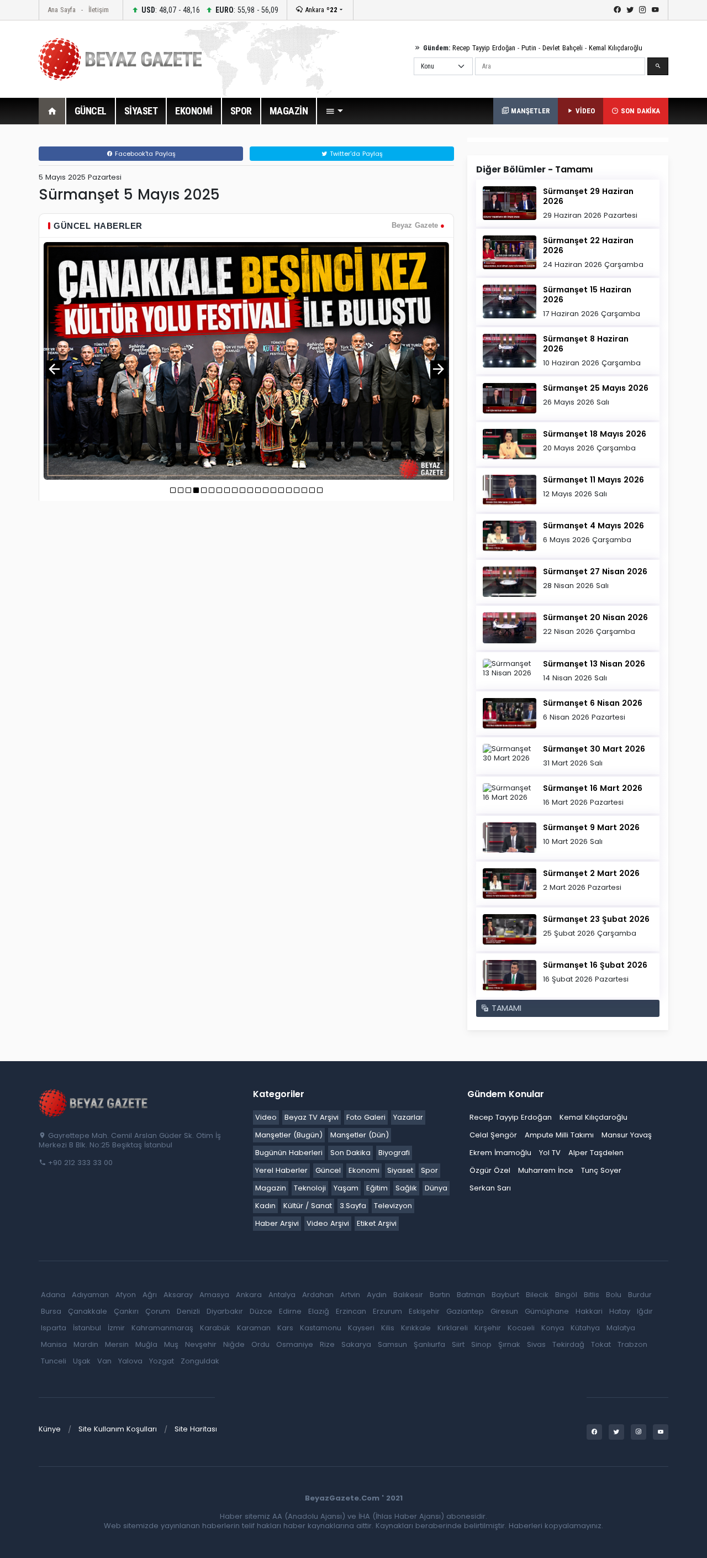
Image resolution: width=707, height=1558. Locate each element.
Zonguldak (200, 1361)
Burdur (640, 1294)
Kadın (265, 1205)
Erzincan (351, 1311)
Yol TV (550, 1152)
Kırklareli (452, 1328)
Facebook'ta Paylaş (144, 153)
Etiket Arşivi (377, 1223)
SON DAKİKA (639, 111)
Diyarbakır (225, 1311)
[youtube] (655, 10)
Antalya (282, 1294)
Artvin (350, 1294)
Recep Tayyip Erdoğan (483, 48)
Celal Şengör (493, 1135)
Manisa (54, 1344)
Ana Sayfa (62, 10)
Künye (50, 1429)
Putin (528, 48)
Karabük (215, 1328)
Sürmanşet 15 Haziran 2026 (587, 294)
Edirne (290, 1311)
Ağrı (150, 1294)
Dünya (436, 1188)
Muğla (146, 1344)
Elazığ (318, 1311)
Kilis (387, 1328)
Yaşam (346, 1188)
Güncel (328, 1170)
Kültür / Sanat (307, 1205)
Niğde (234, 1344)
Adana (53, 1294)
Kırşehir (487, 1328)
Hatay (619, 1311)
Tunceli (53, 1361)
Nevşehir (201, 1344)
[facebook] (617, 10)
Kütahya (585, 1328)
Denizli (188, 1311)
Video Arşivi (328, 1223)
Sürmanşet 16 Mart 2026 (592, 788)
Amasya (214, 1294)
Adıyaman (90, 1294)
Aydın (377, 1294)
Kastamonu (320, 1328)
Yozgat (161, 1361)
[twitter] (630, 10)
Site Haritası (196, 1429)
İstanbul (87, 1328)
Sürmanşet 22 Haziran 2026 (588, 245)
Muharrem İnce (545, 1170)
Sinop (481, 1344)
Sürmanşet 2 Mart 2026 (591, 873)
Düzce (261, 1311)
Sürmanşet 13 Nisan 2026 (594, 663)
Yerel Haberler (281, 1170)
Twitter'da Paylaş (355, 153)
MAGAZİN (289, 111)
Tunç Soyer (601, 1170)
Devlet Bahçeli (562, 48)
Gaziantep (465, 1311)
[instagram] (643, 10)
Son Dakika (350, 1152)
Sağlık (406, 1188)
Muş (171, 1344)
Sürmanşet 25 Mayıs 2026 (595, 388)
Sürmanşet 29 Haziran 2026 (588, 196)
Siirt (458, 1344)
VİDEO (584, 111)
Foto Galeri (366, 1117)
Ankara (320, 10)
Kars (285, 1328)
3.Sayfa (353, 1205)
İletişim (98, 10)
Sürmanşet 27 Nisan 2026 (595, 571)
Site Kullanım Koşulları (117, 1429)
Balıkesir (408, 1294)
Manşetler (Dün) (359, 1135)
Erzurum (387, 1311)
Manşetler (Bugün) (289, 1135)
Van (104, 1361)
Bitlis (591, 1294)
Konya (552, 1328)
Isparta (53, 1328)
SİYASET (141, 111)
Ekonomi (364, 1170)
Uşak (82, 1361)
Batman (471, 1294)
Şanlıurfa (429, 1344)
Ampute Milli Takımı (559, 1135)
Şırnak (509, 1344)
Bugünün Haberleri (289, 1152)
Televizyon (393, 1205)
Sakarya (356, 1344)
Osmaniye (294, 1344)
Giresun (504, 1311)
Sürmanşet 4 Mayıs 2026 (593, 525)
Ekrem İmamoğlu (500, 1152)
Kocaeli (521, 1328)
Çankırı (126, 1311)
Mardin (85, 1344)
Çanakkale (87, 1311)
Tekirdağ (568, 1344)
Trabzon (632, 1344)
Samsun (392, 1344)
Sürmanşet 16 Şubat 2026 (595, 965)
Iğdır (645, 1311)
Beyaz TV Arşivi (311, 1117)
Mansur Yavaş (627, 1135)
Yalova (130, 1361)
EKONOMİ (194, 111)
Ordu (260, 1344)
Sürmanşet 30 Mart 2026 (594, 748)
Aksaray (178, 1294)
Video (266, 1117)
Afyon (125, 1294)
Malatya (620, 1328)
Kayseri (361, 1328)
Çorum (157, 1311)
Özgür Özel (489, 1170)
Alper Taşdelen (596, 1152)
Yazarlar (408, 1117)
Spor (429, 1170)
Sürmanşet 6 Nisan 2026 (592, 703)
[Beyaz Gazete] (94, 1102)
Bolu (613, 1294)
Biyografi (394, 1152)
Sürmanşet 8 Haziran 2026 (586, 343)
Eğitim (377, 1188)
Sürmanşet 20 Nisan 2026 (595, 617)
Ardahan (318, 1294)
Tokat (601, 1344)
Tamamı (574, 169)
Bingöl (566, 1294)
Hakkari (589, 1311)
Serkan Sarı (490, 1188)
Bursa (51, 1311)
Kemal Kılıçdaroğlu (615, 48)
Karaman (254, 1328)
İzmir (116, 1328)
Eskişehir (424, 1311)
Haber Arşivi (277, 1223)
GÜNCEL (91, 111)
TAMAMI (505, 1008)
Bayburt (505, 1294)
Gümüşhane (547, 1311)
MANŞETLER (529, 111)
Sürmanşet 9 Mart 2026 (591, 827)
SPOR (241, 111)
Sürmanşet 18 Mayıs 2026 (594, 433)
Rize (327, 1344)
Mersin (117, 1344)
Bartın (440, 1294)
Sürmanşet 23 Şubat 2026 (596, 919)
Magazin (270, 1188)
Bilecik (537, 1294)
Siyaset (400, 1170)
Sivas (536, 1344)
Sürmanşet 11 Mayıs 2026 (593, 479)
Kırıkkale (416, 1328)
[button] (334, 111)
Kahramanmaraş (162, 1328)
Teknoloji (310, 1188)
